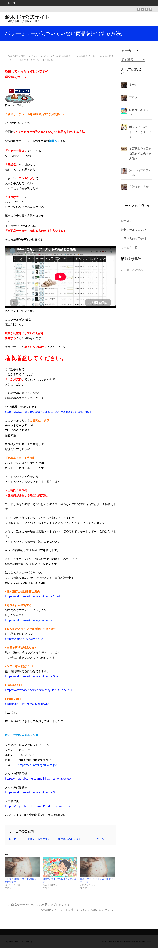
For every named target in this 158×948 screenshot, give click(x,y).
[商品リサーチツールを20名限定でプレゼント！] (97, 867)
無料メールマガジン (38, 839)
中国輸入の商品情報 (69, 839)
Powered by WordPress (112, 941)
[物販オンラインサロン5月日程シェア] (60, 867)
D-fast (46, 56)
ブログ (34, 56)
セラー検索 (55, 56)
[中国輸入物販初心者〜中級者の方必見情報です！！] (22, 867)
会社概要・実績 (139, 187)
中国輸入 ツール (70, 56)
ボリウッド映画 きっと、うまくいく (140, 132)
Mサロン (14, 839)
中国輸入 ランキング (89, 56)
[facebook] (138, 10)
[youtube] (146, 10)
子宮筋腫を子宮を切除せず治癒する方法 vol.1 (140, 153)
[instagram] (150, 10)
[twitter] (142, 10)
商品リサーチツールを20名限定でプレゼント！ (39, 904)
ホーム (133, 84)
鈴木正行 (49, 60)
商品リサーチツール (29, 60)
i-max (133, 941)
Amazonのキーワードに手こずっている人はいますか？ (77, 910)
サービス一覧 (96, 839)
